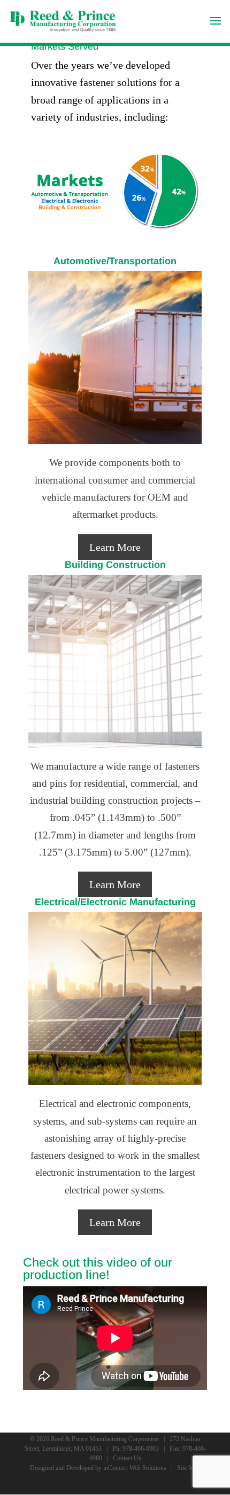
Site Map (188, 1468)
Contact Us (127, 1458)
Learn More (115, 547)
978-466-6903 (140, 1448)
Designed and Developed (62, 1468)
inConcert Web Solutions (134, 1468)
